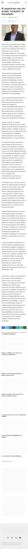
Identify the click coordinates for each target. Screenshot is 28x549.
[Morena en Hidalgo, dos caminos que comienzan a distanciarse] (14, 344)
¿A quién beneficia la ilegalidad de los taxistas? (12, 436)
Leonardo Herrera (13, 17)
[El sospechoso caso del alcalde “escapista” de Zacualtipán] (14, 32)
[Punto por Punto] (14, 2)
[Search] (25, 2)
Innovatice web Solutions (14, 544)
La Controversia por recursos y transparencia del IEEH (14, 415)
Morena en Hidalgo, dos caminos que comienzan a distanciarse (12, 354)
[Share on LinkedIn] (9, 21)
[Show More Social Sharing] (19, 21)
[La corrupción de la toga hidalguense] (14, 447)
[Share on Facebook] (3, 21)
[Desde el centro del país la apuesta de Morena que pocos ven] (14, 365)
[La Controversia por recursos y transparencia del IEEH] (14, 406)
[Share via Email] (12, 21)
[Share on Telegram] (15, 21)
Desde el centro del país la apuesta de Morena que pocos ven (12, 374)
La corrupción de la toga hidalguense (12, 456)
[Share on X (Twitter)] (6, 21)
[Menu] (3, 2)
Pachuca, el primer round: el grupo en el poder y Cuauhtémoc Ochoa (12, 395)
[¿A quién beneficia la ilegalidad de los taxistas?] (14, 426)
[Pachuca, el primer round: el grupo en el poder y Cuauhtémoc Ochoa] (14, 385)
